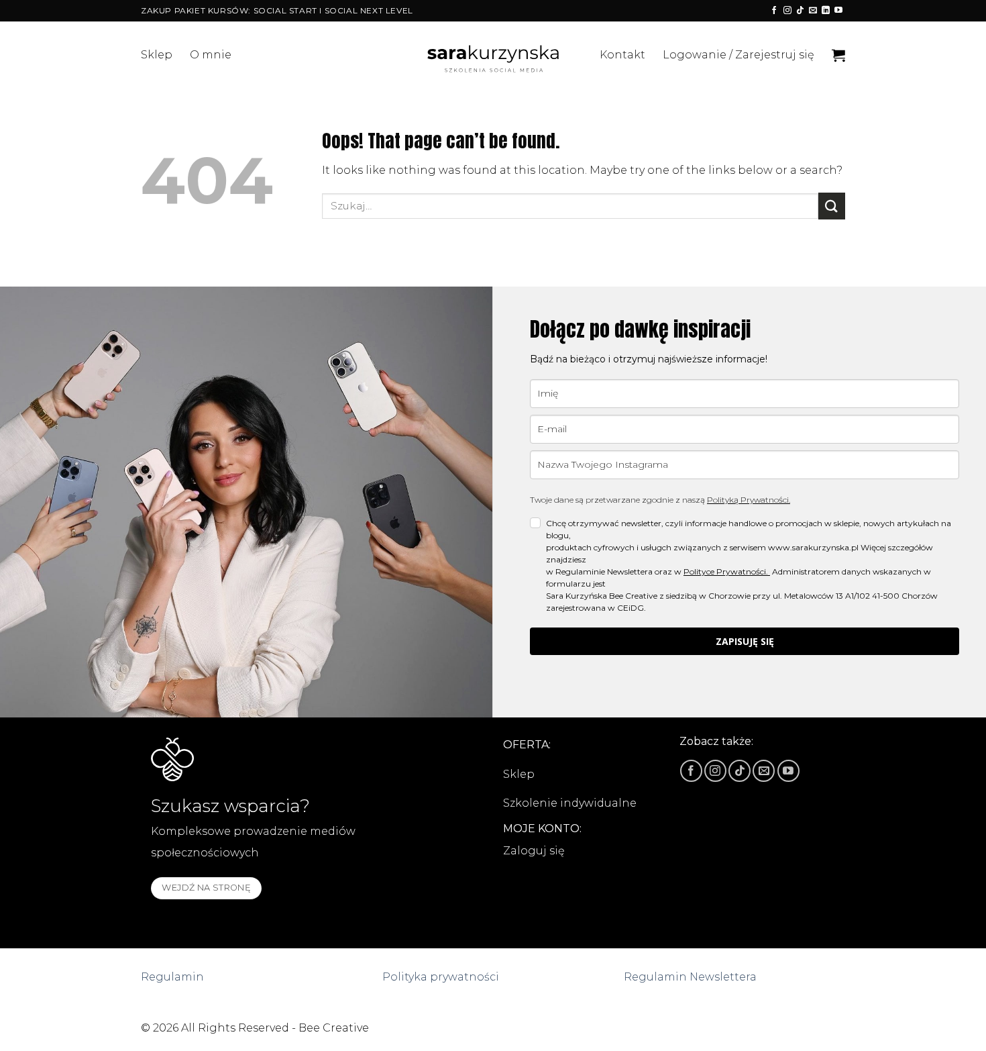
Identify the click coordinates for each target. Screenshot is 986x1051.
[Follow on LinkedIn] (826, 10)
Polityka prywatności (440, 976)
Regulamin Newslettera (690, 976)
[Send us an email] (813, 10)
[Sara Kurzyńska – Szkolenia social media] (493, 55)
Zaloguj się (534, 850)
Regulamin (172, 976)
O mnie (210, 54)
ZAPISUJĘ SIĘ (745, 641)
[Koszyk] (838, 55)
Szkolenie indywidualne (570, 803)
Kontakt (622, 54)
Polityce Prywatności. (726, 571)
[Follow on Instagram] (787, 10)
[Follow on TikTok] (800, 10)
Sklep (156, 54)
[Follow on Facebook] (774, 10)
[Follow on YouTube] (838, 10)
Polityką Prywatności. (748, 500)
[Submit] (831, 206)
